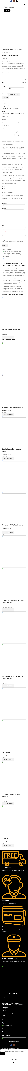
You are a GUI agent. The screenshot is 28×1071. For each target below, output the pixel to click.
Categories (4, 1001)
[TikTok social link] (17, 1)
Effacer (9, 88)
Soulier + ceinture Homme (13, 108)
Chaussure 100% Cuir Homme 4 (13, 525)
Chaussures (12, 49)
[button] (8, 759)
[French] (20, 4)
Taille (4, 86)
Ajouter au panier (14, 94)
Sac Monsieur (6, 752)
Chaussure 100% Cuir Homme (12, 407)
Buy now (6, 97)
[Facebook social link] (11, 1)
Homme (7, 49)
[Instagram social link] (14, 1)
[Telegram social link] (11, 111)
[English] (22, 4)
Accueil (3, 49)
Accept (2, 1053)
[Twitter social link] (8, 111)
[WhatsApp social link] (9, 111)
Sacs (7, 755)
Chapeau (5, 838)
